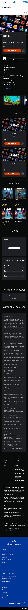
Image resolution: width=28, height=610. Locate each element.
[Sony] (24, 609)
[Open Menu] (2, 2)
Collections (10, 12)
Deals (16, 12)
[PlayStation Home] (14, 2)
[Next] (25, 100)
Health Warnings (7, 507)
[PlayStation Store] (7, 7)
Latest (3, 12)
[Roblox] (12, 100)
